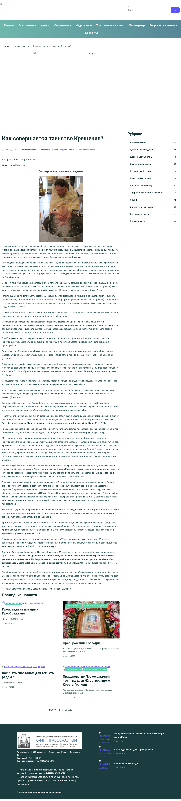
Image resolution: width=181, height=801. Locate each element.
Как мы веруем (21, 46)
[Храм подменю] (49, 25)
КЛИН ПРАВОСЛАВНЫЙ (56, 773)
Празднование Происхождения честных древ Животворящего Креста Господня (86, 680)
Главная (9, 25)
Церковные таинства (85, 150)
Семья (71, 150)
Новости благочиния (95, 669)
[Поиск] (175, 10)
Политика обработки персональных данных (40, 792)
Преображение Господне (81, 643)
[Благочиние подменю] (35, 25)
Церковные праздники (95, 606)
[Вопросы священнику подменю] (178, 25)
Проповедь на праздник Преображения (133, 749)
